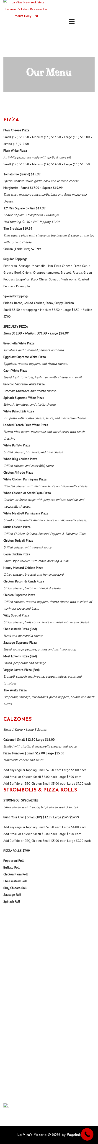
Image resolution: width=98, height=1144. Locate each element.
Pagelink (74, 1135)
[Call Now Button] (87, 1134)
